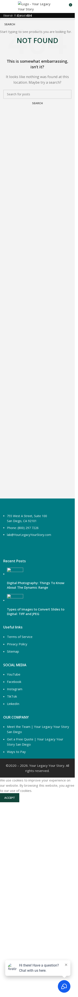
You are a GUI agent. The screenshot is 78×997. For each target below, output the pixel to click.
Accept (9, 798)
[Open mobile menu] (5, 6)
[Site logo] (37, 6)
